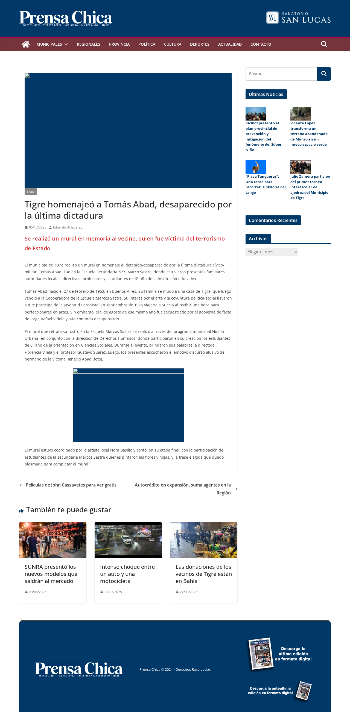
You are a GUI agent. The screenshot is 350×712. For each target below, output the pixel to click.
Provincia (119, 44)
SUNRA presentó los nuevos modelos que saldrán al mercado (51, 574)
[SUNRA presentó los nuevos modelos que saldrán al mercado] (52, 526)
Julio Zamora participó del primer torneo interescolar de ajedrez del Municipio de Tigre (310, 187)
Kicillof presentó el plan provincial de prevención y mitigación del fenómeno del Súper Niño (264, 136)
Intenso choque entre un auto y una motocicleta (127, 574)
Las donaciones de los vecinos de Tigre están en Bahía (204, 574)
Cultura (172, 44)
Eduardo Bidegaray (67, 227)
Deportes (199, 44)
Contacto (260, 44)
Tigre (30, 192)
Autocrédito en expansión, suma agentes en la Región (183, 489)
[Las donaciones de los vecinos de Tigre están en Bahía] (203, 526)
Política (146, 44)
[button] (65, 44)
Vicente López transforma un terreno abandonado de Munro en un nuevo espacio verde (309, 134)
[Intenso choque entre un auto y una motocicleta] (128, 526)
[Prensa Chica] (25, 44)
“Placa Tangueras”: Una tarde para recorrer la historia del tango (266, 184)
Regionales (88, 44)
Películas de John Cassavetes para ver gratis (71, 485)
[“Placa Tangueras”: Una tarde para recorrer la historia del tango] (256, 167)
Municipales (49, 44)
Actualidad (230, 44)
